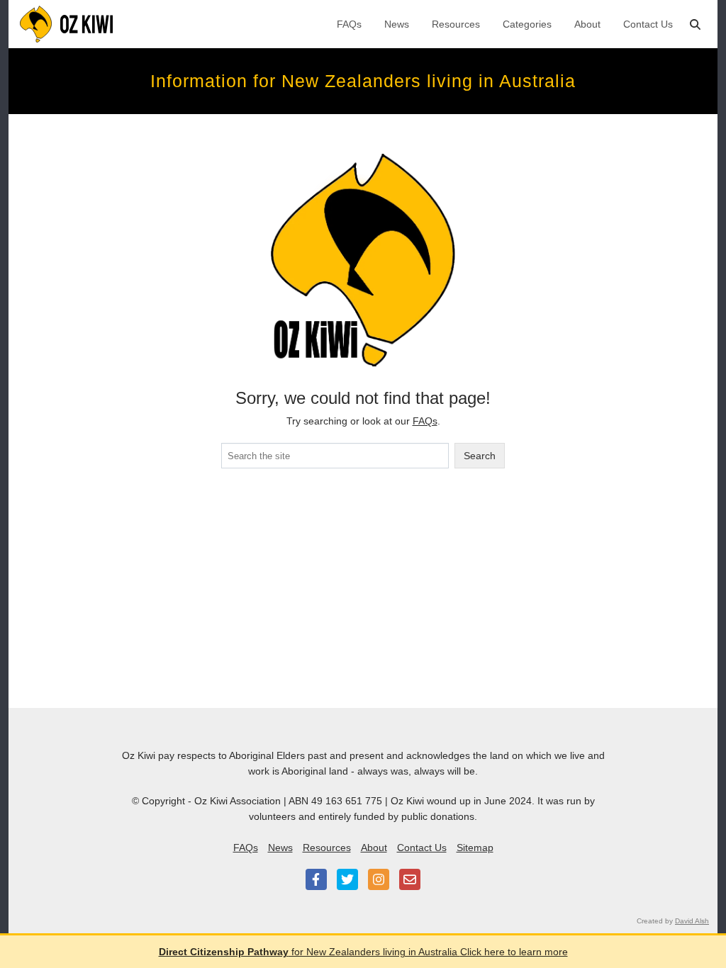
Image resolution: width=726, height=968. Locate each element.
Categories (527, 24)
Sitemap (475, 847)
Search (480, 455)
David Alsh (692, 921)
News (396, 24)
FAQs (349, 24)
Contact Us (648, 24)
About (587, 24)
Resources (456, 24)
